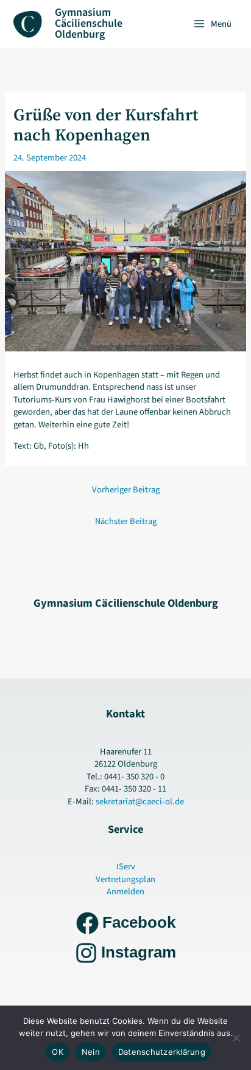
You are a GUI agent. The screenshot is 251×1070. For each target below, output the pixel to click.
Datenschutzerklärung (161, 1052)
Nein (91, 1052)
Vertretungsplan (125, 879)
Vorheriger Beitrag (126, 489)
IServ (125, 866)
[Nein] (236, 1038)
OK (57, 1052)
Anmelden (125, 891)
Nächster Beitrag (126, 521)
